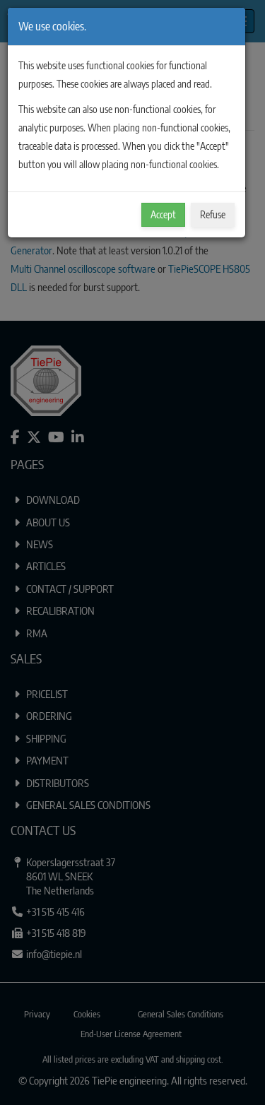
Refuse (212, 214)
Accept (163, 214)
